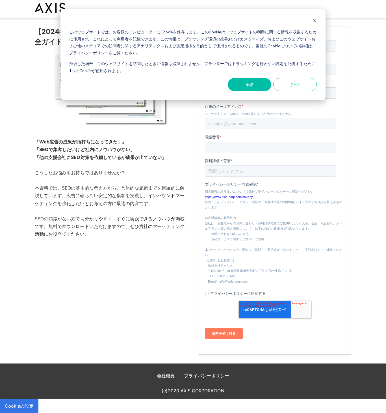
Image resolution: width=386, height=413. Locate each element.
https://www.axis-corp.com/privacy (229, 197)
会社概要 (166, 375)
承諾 (249, 84)
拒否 (295, 84)
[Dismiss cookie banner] (315, 21)
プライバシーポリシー (206, 375)
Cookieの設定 (19, 406)
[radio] (274, 293)
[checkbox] (274, 291)
